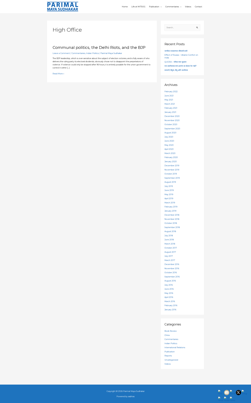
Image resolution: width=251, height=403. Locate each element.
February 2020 (171, 157)
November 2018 (171, 219)
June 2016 (169, 289)
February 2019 (170, 207)
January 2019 (170, 211)
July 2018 (168, 235)
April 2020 (169, 149)
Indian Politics (92, 53)
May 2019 (168, 194)
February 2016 (170, 305)
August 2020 (170, 133)
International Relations (174, 347)
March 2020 (169, 153)
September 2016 (172, 277)
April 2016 (168, 297)
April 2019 (168, 198)
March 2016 (169, 301)
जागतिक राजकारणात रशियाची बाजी (175, 51)
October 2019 (170, 174)
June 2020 (169, 141)
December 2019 (171, 165)
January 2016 (170, 309)
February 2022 (171, 91)
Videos (188, 6)
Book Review (170, 331)
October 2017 (170, 248)
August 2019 (170, 182)
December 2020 (172, 116)
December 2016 (171, 264)
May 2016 (168, 293)
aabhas (131, 396)
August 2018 (170, 231)
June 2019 (169, 190)
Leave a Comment (61, 53)
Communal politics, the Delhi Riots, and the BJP (99, 47)
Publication (154, 6)
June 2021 (169, 96)
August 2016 (170, 281)
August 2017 (170, 252)
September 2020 (172, 128)
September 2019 (172, 178)
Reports (168, 356)
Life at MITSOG (138, 6)
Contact (198, 6)
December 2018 (171, 215)
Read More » (58, 73)
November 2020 (172, 120)
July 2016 (168, 285)
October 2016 (170, 272)
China (167, 335)
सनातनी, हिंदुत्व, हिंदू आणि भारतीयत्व (176, 70)
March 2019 (169, 203)
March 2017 (169, 260)
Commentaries (172, 6)
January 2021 (170, 112)
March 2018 (169, 244)
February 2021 (170, 108)
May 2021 (168, 100)
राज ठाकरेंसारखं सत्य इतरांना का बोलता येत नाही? (180, 66)
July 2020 (168, 137)
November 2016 (171, 268)
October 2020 (170, 124)
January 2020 (170, 161)
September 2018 (172, 227)
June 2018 (169, 239)
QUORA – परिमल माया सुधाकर (175, 62)
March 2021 (169, 104)
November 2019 (171, 170)
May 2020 (169, 145)
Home (125, 6)
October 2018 (170, 223)
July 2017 (168, 256)
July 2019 (168, 186)
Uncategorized (171, 360)
